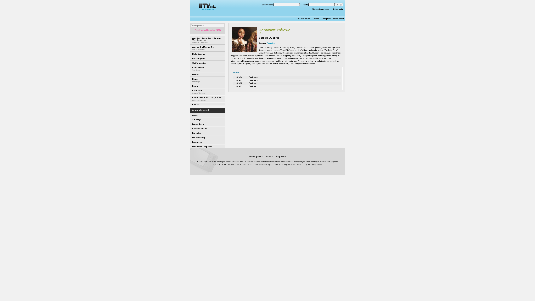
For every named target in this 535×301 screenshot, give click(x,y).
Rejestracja (338, 9)
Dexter (195, 74)
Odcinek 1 (253, 86)
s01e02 (239, 83)
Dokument (197, 142)
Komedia (270, 43)
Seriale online (208, 9)
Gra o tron (198, 91)
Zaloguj (339, 5)
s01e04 (239, 77)
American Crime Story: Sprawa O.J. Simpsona (206, 40)
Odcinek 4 (253, 77)
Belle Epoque (198, 54)
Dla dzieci (196, 133)
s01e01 (239, 86)
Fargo (195, 86)
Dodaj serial (338, 19)
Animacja (196, 119)
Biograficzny (198, 124)
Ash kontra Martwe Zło (203, 48)
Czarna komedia (199, 129)
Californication (199, 63)
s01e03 (239, 80)
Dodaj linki (326, 19)
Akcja (195, 115)
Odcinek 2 (253, 83)
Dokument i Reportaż (202, 146)
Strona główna (256, 157)
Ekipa (196, 80)
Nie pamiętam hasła (320, 9)
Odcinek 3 (253, 80)
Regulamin (281, 157)
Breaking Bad (198, 58)
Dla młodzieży (198, 137)
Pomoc (316, 19)
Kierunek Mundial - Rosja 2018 (206, 99)
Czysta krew (198, 68)
